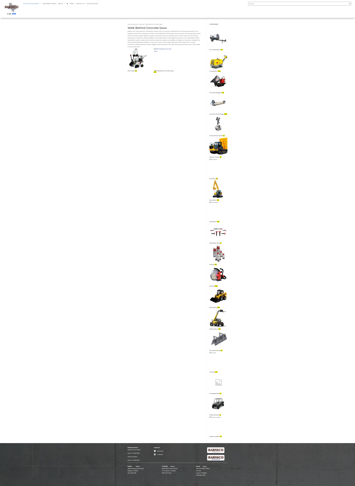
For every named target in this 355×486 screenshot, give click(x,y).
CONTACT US (80, 3)
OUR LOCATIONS (92, 3)
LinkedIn (160, 454)
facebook (160, 451)
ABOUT (60, 3)
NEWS (72, 3)
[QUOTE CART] (67, 3)
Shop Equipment (133, 24)
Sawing (141, 24)
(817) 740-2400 (166, 473)
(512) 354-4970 (200, 475)
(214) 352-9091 (132, 473)
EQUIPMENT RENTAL (49, 3)
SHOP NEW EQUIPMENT (31, 3)
